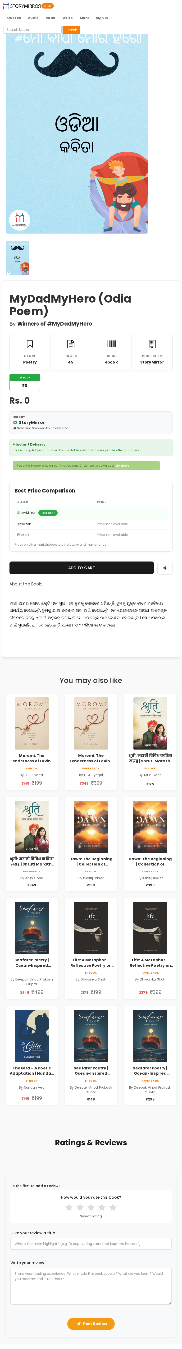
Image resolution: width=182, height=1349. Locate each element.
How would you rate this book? (91, 1197)
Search (71, 30)
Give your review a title (32, 1233)
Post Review (94, 1323)
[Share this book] (165, 568)
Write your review (27, 1263)
